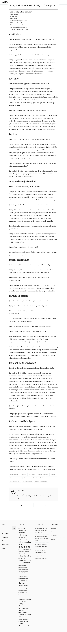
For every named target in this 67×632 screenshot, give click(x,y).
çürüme (20, 617)
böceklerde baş (22, 565)
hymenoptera (23, 597)
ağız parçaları (21, 558)
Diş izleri (14, 18)
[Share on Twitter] (21, 505)
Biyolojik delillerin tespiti (19, 27)
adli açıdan (21, 528)
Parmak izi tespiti (17, 25)
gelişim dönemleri (22, 592)
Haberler (4, 548)
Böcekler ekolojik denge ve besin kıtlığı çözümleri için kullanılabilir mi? (41, 530)
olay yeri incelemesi (15, 481)
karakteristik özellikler (24, 599)
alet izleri (23, 474)
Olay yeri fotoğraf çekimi (19, 21)
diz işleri (53, 474)
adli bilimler (22, 535)
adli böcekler (23, 540)
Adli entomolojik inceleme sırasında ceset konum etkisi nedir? (41, 538)
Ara (3, 525)
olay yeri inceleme (51, 477)
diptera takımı (23, 586)
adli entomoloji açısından (24, 549)
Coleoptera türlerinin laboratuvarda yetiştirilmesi (41, 557)
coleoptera (22, 581)
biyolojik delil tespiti (43, 474)
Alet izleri (14, 16)
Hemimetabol (21, 594)
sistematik (21, 614)
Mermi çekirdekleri (17, 23)
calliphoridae (23, 578)
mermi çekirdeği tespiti (16, 477)
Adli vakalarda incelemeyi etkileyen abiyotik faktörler (41, 545)
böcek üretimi (21, 574)
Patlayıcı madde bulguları (19, 29)
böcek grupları (24, 563)
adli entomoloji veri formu (23, 551)
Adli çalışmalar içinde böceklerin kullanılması (40, 551)
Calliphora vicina (22, 576)
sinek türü (20, 610)
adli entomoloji (14, 474)
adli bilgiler (22, 530)
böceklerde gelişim (23, 569)
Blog (3, 540)
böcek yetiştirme (23, 571)
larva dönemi (22, 601)
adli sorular (22, 556)
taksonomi (28, 614)
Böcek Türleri (5, 544)
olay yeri (27, 477)
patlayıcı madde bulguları (41, 481)
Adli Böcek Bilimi (21, 537)
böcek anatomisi (24, 560)
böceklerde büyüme (22, 567)
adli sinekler (21, 553)
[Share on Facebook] (46, 505)
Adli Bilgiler (5, 537)
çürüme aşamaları (23, 619)
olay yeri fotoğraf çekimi (38, 477)
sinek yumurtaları (22, 612)
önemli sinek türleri (23, 622)
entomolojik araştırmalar (24, 588)
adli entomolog (24, 542)
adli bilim (21, 533)
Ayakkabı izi (15, 14)
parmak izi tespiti (28, 481)
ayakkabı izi (32, 474)
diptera (21, 583)
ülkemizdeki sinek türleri (24, 626)
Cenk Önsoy (21, 491)
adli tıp (29, 556)
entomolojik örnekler (22, 590)
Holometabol (27, 594)
